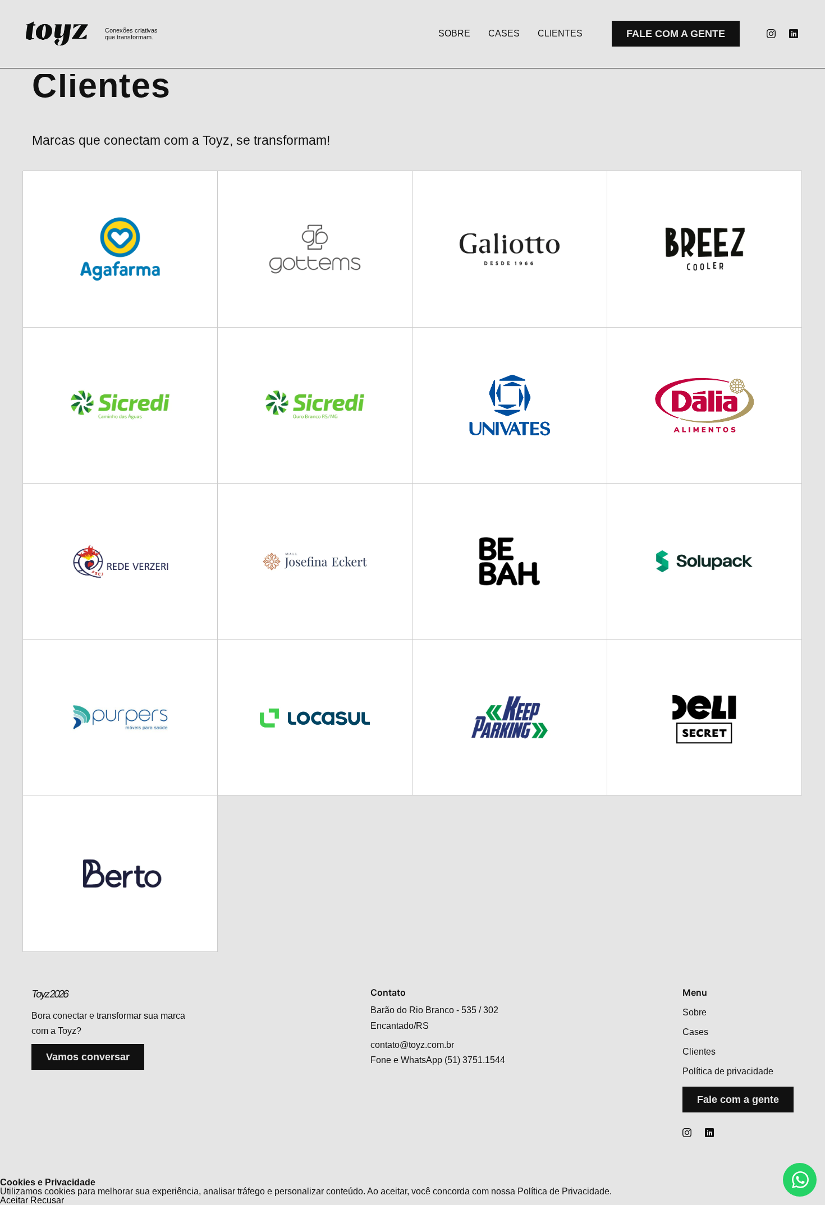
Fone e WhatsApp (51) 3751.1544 (437, 1060)
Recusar (47, 1200)
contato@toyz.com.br (412, 1045)
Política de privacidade (727, 1071)
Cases (504, 33)
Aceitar (14, 1200)
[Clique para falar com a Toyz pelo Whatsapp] (800, 1180)
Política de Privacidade (563, 1191)
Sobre (454, 33)
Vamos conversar (88, 1057)
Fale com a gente (675, 33)
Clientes (560, 33)
